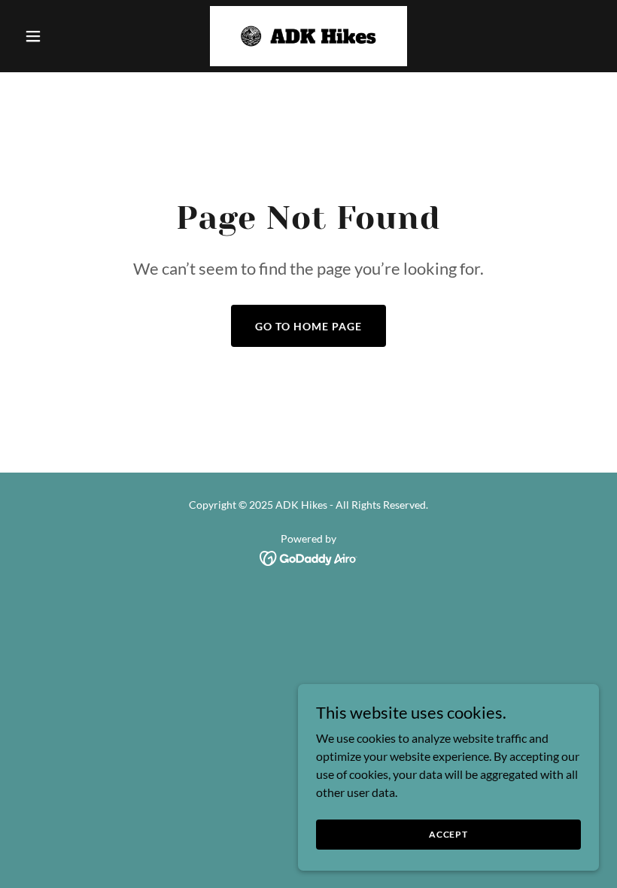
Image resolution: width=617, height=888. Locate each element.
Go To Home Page (308, 326)
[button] (61, 36)
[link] (309, 36)
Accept (448, 834)
